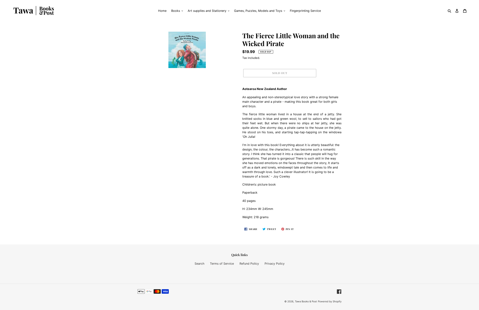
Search (199, 263)
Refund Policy (249, 263)
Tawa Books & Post (306, 301)
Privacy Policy (275, 263)
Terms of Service (222, 263)
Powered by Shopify (329, 301)
